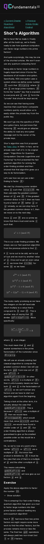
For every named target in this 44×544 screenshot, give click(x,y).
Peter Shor (12, 146)
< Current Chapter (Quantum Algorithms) (12, 24)
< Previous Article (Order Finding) (31, 24)
